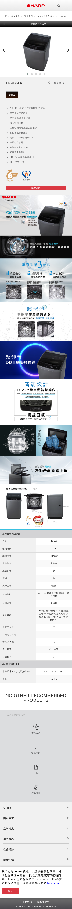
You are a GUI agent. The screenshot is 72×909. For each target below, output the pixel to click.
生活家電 (15, 16)
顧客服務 (8, 838)
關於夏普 (8, 818)
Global (7, 807)
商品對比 (58, 82)
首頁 (5, 16)
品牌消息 (8, 828)
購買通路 (36, 188)
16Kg (12, 94)
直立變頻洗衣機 (44, 16)
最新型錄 (8, 859)
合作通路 (8, 849)
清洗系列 (28, 16)
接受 (10, 891)
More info (53, 883)
